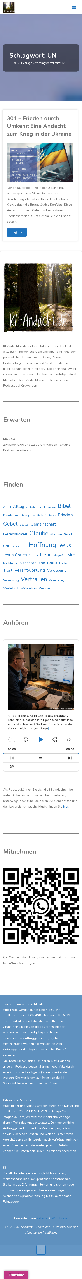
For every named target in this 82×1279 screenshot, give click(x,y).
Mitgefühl (59, 555)
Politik (63, 563)
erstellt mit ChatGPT (24, 152)
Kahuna (41, 1218)
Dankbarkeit (11, 515)
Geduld (24, 524)
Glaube (38, 533)
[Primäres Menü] (74, 7)
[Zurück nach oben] (41, 1249)
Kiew (14, 172)
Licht (35, 555)
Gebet (15, 166)
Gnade (68, 534)
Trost (7, 570)
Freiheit (42, 515)
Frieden (20, 163)
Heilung (15, 546)
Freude (52, 515)
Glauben (56, 534)
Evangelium (28, 515)
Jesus (64, 545)
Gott (6, 546)
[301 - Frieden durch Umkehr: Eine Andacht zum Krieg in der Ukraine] (56, 162)
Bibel (19, 160)
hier (65, 806)
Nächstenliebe (32, 563)
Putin (15, 181)
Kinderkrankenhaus (25, 175)
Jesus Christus (17, 555)
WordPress (59, 1218)
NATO (26, 178)
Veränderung (57, 580)
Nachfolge (10, 563)
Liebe (46, 554)
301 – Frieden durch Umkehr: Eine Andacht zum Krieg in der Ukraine (39, 126)
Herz (24, 546)
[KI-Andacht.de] (9, 7)
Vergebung (57, 570)
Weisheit (45, 588)
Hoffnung (42, 544)
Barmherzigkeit (47, 507)
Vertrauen (34, 579)
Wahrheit (11, 588)
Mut (71, 555)
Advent (7, 507)
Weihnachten (29, 588)
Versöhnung (11, 580)
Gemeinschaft (43, 524)
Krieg (17, 178)
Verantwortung (29, 570)
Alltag (18, 506)
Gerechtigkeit (21, 169)
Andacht (31, 507)
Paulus (52, 563)
